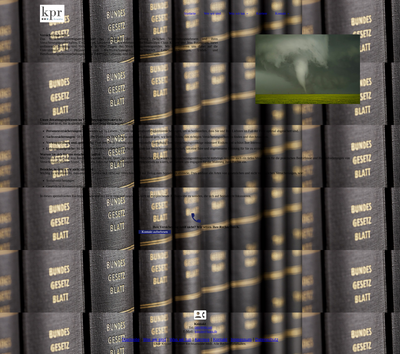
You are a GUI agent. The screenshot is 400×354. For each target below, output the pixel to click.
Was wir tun (237, 13)
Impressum (241, 339)
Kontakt (280, 13)
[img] (76, 13)
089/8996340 (203, 327)
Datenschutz (266, 339)
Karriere (261, 13)
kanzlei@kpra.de (206, 331)
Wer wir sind (212, 13)
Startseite (190, 13)
